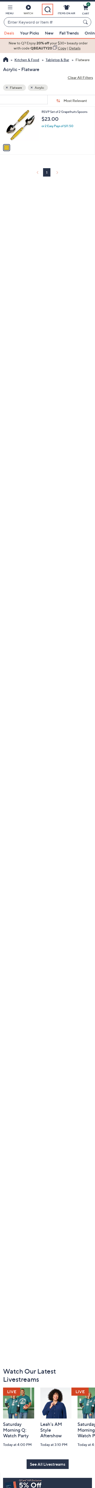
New (49, 33)
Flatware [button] (15, 88)
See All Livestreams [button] (47, 1464)
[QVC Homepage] (5, 60)
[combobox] (42, 22)
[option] (47, 46)
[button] (10, 10)
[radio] (6, 147)
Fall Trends (69, 33)
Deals (9, 33)
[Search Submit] (86, 22)
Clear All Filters (80, 77)
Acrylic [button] (39, 88)
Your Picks (29, 33)
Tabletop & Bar (57, 60)
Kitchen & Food (26, 60)
